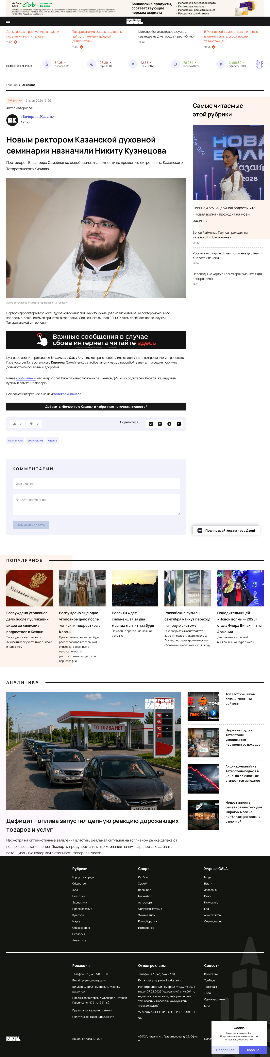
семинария (35, 440)
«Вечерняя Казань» (38, 116)
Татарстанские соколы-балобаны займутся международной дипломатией (97, 36)
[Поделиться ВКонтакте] (150, 424)
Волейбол (144, 890)
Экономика (79, 902)
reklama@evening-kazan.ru (164, 980)
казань (52, 440)
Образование (81, 928)
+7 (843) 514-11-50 (96, 974)
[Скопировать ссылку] (179, 424)
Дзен (207, 993)
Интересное (146, 928)
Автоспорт (145, 902)
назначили (15, 440)
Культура (78, 915)
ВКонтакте (211, 974)
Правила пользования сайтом (92, 1010)
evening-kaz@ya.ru (94, 980)
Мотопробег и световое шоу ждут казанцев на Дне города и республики (166, 33)
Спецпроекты (213, 921)
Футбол (143, 877)
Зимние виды (146, 915)
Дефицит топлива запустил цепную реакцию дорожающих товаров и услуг (92, 825)
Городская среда (83, 877)
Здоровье (210, 890)
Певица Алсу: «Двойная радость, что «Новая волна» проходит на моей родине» (224, 214)
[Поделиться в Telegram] (169, 424)
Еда (206, 909)
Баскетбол (145, 896)
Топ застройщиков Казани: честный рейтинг (240, 699)
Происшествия (82, 909)
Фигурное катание (150, 909)
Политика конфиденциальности (93, 1017)
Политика (78, 896)
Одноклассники (214, 999)
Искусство (211, 902)
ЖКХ (75, 890)
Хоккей (142, 883)
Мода (207, 877)
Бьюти (208, 883)
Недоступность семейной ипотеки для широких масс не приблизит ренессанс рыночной (244, 812)
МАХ (207, 1005)
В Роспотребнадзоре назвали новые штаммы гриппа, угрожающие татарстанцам (231, 36)
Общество (29, 85)
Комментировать (31, 525)
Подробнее (225, 1050)
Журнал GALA (216, 868)
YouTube (209, 980)
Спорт (143, 868)
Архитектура (212, 915)
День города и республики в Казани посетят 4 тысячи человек (32, 33)
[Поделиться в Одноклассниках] (160, 424)
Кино (207, 896)
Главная (11, 85)
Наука (76, 921)
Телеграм (210, 987)
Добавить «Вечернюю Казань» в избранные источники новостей (96, 406)
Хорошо (253, 1050)
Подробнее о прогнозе (19, 66)
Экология (78, 934)
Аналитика (22, 682)
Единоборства (147, 921)
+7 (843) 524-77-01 (163, 974)
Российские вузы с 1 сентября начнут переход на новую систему (187, 619)
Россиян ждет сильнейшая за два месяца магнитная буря (133, 619)
